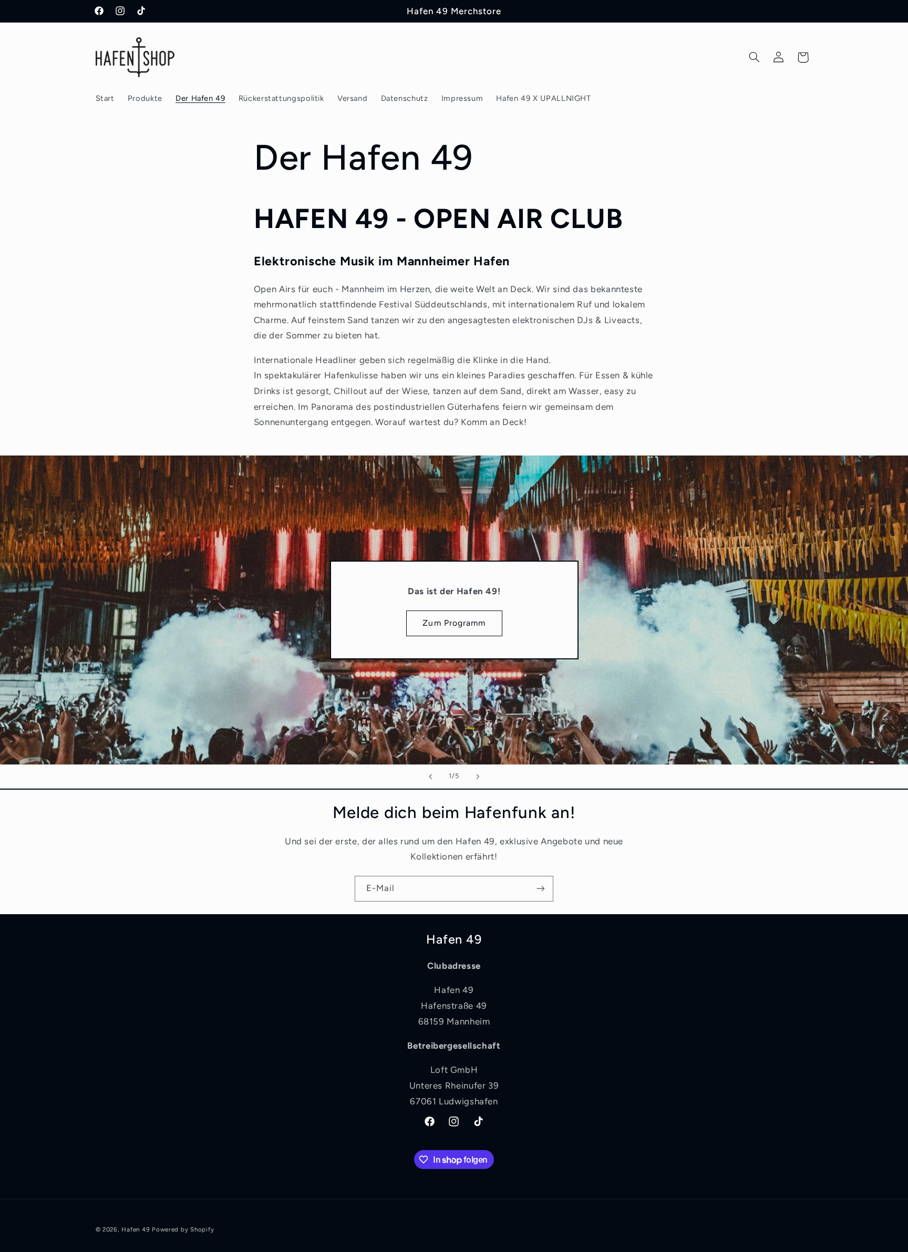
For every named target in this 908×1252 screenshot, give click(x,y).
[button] (754, 57)
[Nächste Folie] (477, 776)
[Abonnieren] (541, 889)
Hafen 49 (135, 1229)
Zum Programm (454, 623)
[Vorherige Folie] (430, 776)
